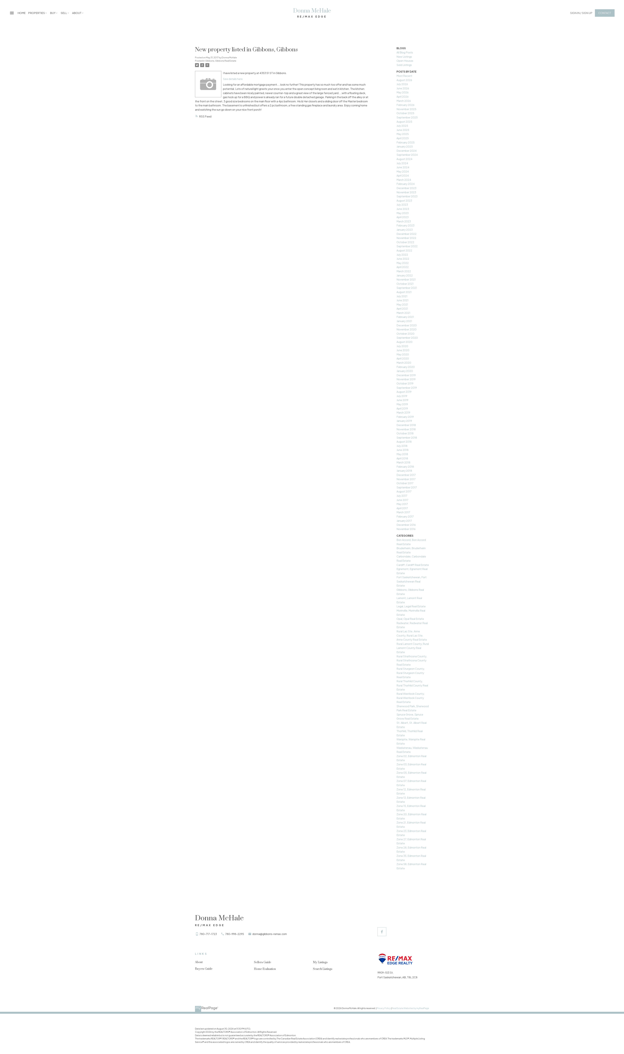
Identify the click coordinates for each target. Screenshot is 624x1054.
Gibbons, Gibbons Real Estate (220, 60)
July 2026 (402, 84)
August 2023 (404, 200)
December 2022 (406, 234)
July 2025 (402, 125)
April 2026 (402, 96)
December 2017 (406, 475)
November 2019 (406, 379)
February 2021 (405, 317)
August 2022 (404, 250)
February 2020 (405, 367)
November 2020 (406, 329)
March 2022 (403, 271)
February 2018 (405, 466)
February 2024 (405, 183)
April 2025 (402, 138)
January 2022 (404, 275)
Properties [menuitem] (36, 13)
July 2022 (402, 254)
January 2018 (404, 470)
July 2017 (401, 495)
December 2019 (406, 375)
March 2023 (403, 221)
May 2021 (402, 304)
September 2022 (407, 246)
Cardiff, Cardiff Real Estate (412, 565)
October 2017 (404, 483)
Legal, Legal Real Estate (411, 606)
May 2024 (402, 171)
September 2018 (406, 437)
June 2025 (402, 130)
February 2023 (405, 225)
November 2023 (406, 192)
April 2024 (402, 175)
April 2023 (402, 217)
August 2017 (403, 491)
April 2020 (402, 358)
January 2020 (404, 371)
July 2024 (402, 163)
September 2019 (406, 387)
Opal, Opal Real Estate (410, 618)
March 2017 (403, 512)
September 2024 (407, 154)
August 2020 (404, 342)
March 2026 (403, 100)
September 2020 (407, 337)
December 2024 (406, 150)
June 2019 (402, 400)
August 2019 (403, 391)
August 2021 (404, 292)
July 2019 (401, 396)
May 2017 (402, 504)
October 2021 (405, 283)
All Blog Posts (404, 52)
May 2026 (402, 92)
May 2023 (402, 213)
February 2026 (405, 105)
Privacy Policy (384, 1008)
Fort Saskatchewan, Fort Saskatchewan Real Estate (411, 581)
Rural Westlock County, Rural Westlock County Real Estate (410, 698)
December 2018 (406, 425)
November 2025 (406, 109)
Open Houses (404, 60)
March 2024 (403, 179)
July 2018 (401, 445)
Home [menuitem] (22, 13)
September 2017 (406, 487)
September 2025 (407, 117)
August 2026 (404, 80)
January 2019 (404, 420)
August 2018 (404, 441)
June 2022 (402, 258)
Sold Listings (404, 65)
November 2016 (406, 529)
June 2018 (402, 450)
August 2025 (404, 121)
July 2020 (402, 346)
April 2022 (402, 267)
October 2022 (405, 242)
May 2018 (402, 454)
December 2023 (406, 188)
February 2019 (405, 416)
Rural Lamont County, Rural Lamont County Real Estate (412, 648)
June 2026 (402, 88)
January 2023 (404, 229)
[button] (581, 13)
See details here (233, 79)
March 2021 (403, 312)
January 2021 (404, 321)
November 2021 (406, 279)
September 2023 (406, 196)
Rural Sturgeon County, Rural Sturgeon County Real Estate (410, 673)
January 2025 (404, 146)
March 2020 (403, 362)
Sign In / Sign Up (581, 13)
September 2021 (406, 287)
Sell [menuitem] (64, 13)
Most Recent (404, 75)
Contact (604, 13)
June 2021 (402, 300)
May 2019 (402, 404)
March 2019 (403, 412)
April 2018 (402, 458)
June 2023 (402, 209)
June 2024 (402, 167)
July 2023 (402, 204)
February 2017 (405, 516)
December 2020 (406, 325)
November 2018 (406, 429)
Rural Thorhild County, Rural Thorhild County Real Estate (412, 685)
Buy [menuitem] (52, 13)
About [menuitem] (76, 13)
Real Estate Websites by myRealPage (410, 1008)
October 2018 (405, 433)
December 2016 (406, 524)
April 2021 (402, 308)
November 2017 (406, 479)
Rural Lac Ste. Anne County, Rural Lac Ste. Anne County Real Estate (411, 635)
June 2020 (402, 350)
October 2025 (405, 113)
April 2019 (402, 408)
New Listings (404, 56)
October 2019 (404, 383)
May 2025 (402, 134)
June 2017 (402, 500)
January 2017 (404, 520)
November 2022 (406, 238)
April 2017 (402, 508)
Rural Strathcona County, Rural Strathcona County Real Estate (411, 660)
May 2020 (402, 354)
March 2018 (403, 462)
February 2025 (405, 142)
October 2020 (405, 333)
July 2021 (401, 296)
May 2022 (402, 263)
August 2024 (404, 159)
